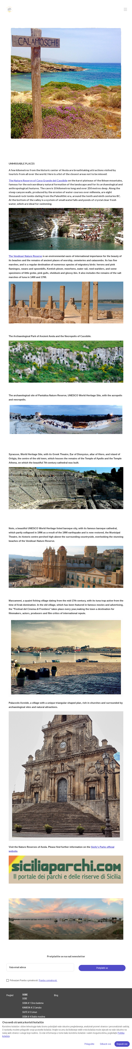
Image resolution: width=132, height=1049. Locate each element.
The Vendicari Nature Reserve (25, 256)
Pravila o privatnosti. (48, 980)
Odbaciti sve (105, 1044)
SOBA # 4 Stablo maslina (33, 1016)
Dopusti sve (122, 1044)
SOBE (24, 998)
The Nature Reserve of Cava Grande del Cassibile (38, 180)
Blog (56, 995)
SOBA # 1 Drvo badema (32, 1003)
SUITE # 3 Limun (29, 1012)
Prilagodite (89, 1044)
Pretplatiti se (102, 968)
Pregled (9, 995)
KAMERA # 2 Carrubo (32, 1007)
